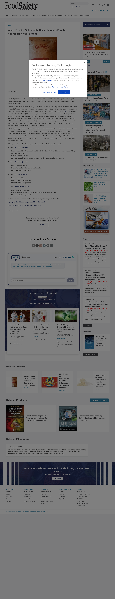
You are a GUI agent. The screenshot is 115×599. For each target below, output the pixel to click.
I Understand (64, 92)
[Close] (85, 62)
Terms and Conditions (45, 80)
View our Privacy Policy (60, 87)
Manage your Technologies (49, 92)
